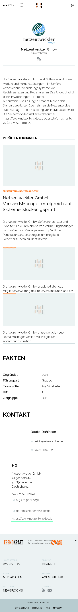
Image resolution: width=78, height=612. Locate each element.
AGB (48, 608)
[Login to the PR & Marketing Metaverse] (73, 5)
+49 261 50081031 (44, 450)
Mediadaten (12, 577)
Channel (49, 564)
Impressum (58, 608)
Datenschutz (22, 608)
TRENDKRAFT (44, 603)
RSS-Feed (43, 590)
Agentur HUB (52, 577)
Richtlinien (37, 608)
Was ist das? (13, 564)
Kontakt (50, 590)
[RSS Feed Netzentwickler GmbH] (39, 58)
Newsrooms (13, 590)
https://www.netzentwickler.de (32, 518)
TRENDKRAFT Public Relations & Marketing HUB (39, 5)
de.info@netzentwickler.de (48, 441)
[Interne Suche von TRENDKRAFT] (22, 5)
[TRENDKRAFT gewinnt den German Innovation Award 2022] (56, 543)
